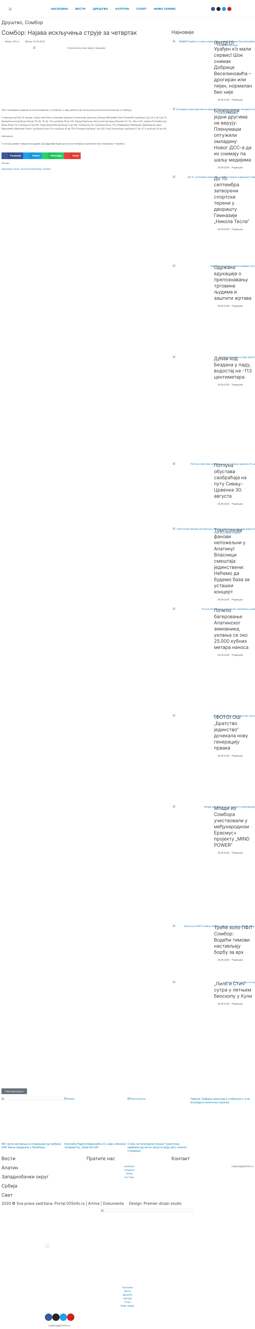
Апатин (9, 1168)
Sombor (47, 169)
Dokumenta (113, 1203)
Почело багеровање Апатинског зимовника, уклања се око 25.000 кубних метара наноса (231, 628)
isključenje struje (10, 169)
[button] (236, 9)
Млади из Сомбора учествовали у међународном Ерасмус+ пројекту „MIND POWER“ (232, 826)
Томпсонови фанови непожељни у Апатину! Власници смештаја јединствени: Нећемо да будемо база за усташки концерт (232, 561)
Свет (7, 1195)
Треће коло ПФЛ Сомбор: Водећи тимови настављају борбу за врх (233, 940)
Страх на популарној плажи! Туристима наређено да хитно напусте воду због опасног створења (157, 1147)
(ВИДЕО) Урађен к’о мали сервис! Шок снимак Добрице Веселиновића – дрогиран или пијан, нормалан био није (233, 67)
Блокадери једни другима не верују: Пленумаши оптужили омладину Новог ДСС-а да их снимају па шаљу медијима (232, 135)
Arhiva (94, 1203)
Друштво (11, 22)
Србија (9, 1186)
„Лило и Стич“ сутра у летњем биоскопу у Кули (233, 990)
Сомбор (34, 22)
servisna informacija (31, 169)
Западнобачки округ (25, 1177)
